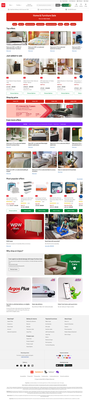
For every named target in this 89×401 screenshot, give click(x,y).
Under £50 (54, 101)
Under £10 (15, 101)
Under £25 (35, 101)
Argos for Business (69, 324)
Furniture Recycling (49, 345)
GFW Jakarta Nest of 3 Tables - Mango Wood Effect (47, 81)
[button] (18, 183)
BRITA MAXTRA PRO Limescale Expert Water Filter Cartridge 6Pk (69, 199)
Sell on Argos (68, 334)
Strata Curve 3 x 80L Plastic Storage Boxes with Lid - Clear (27, 199)
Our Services (48, 324)
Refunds (28, 326)
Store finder (10, 326)
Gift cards (47, 326)
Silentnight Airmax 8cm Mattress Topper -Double (12, 198)
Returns (28, 324)
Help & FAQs (10, 321)
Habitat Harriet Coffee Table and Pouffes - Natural (30, 81)
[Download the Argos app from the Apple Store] (60, 365)
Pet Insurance (48, 342)
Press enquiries (68, 329)
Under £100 (73, 101)
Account (9, 329)
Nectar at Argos (49, 339)
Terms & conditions (64, 376)
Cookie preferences (54, 376)
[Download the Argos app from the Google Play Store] (68, 365)
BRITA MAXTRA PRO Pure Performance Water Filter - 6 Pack (56, 199)
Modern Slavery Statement (71, 331)
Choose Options (14, 93)
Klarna (46, 337)
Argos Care (29, 338)
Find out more (13, 269)
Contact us (9, 324)
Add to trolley (27, 210)
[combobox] (46, 5)
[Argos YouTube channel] (17, 365)
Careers (66, 326)
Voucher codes (48, 329)
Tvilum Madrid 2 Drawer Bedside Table (13, 81)
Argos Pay (47, 334)
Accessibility (23, 376)
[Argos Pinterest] (28, 365)
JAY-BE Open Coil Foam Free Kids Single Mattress (41, 198)
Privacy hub (30, 376)
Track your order (30, 329)
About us (67, 321)
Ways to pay (48, 321)
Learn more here (25, 356)
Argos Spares (29, 346)
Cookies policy (45, 376)
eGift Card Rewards (49, 331)
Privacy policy (37, 376)
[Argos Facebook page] (21, 365)
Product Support (30, 341)
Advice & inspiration (12, 331)
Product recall (29, 343)
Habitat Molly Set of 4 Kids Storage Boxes (65, 81)
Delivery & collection (31, 321)
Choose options (13, 210)
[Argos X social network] (24, 365)
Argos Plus (28, 331)
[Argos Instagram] (32, 365)
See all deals (80, 178)
